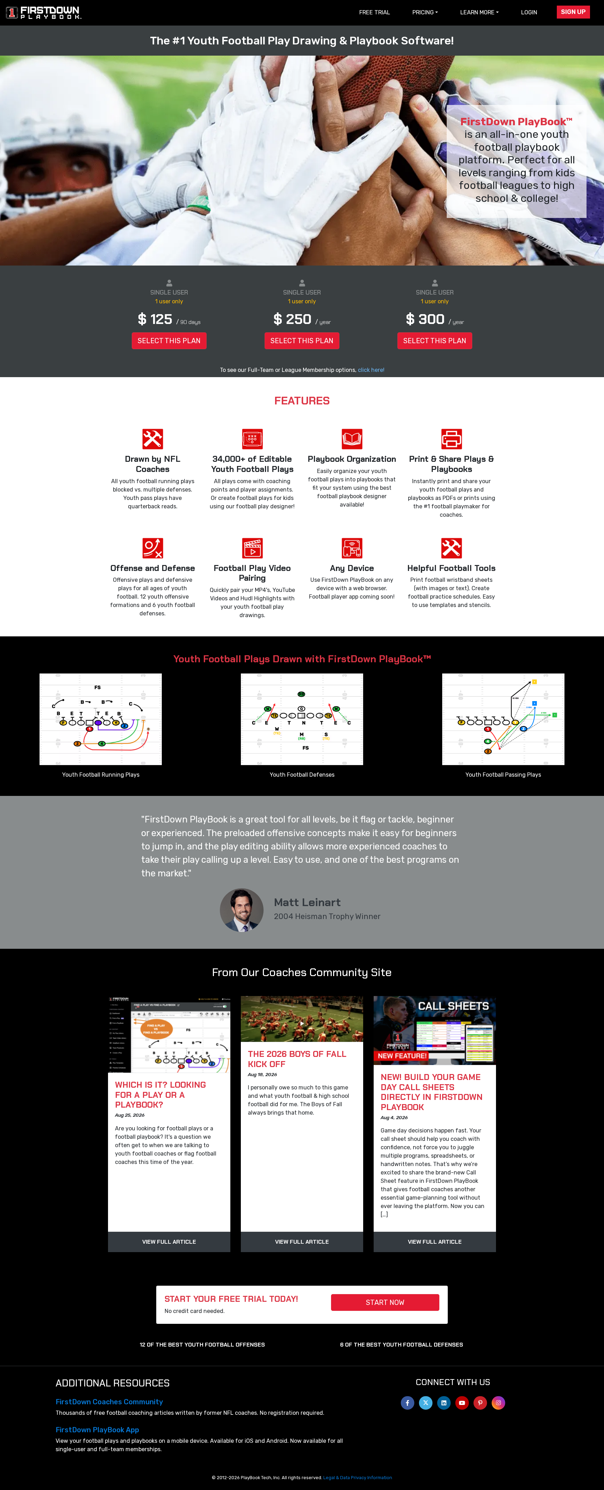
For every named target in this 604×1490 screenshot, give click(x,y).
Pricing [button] (423, 12)
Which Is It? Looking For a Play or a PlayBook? (160, 1094)
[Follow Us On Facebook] (408, 1401)
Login (529, 12)
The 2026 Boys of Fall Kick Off (297, 1058)
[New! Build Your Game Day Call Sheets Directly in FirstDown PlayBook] (435, 1030)
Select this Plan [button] (169, 341)
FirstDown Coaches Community (109, 1402)
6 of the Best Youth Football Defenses (401, 1344)
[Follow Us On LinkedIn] (444, 1401)
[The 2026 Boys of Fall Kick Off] (302, 1019)
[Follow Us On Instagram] (498, 1401)
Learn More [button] (477, 12)
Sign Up (573, 12)
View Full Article (169, 1241)
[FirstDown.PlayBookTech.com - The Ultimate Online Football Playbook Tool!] (44, 13)
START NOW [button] (385, 1302)
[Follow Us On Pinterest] (480, 1401)
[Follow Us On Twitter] (426, 1401)
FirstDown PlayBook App (97, 1430)
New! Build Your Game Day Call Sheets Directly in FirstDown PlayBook (432, 1092)
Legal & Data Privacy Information (357, 1477)
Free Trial (374, 12)
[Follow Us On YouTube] (462, 1401)
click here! (371, 370)
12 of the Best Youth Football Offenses (202, 1344)
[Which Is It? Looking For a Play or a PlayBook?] (169, 1034)
